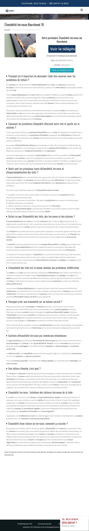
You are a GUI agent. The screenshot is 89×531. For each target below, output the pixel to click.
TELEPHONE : (33, 3)
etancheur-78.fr (27, 524)
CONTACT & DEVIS (61, 3)
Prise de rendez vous (62, 70)
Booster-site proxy (59, 527)
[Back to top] (83, 525)
